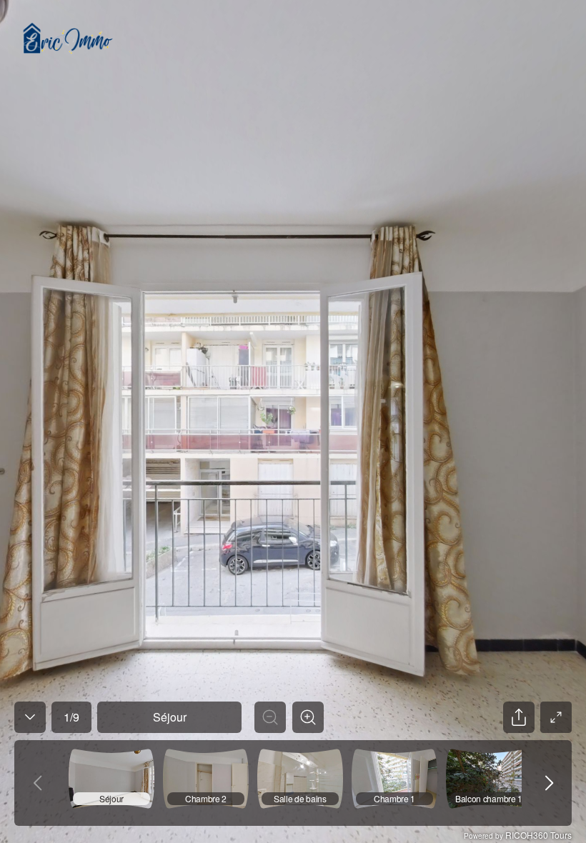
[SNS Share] (519, 717)
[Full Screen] (556, 717)
